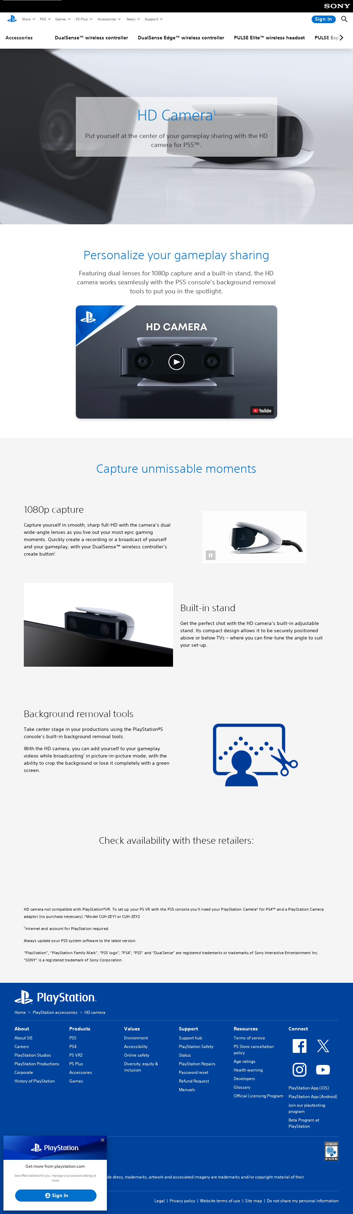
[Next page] (340, 38)
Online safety (136, 1055)
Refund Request (194, 1081)
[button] (176, 362)
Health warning (248, 1070)
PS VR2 (75, 1055)
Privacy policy (182, 1201)
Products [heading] (79, 1029)
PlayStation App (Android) (313, 1096)
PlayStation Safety (196, 1046)
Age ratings (244, 1061)
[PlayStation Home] (12, 19)
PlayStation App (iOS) (309, 1088)
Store (26, 19)
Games (60, 19)
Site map (253, 1201)
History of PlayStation (34, 1081)
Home (20, 1012)
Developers (244, 1078)
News (130, 19)
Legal (159, 1201)
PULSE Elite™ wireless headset (269, 38)
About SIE (23, 1038)
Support (151, 19)
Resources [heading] (246, 1029)
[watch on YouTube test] (262, 410)
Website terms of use (220, 1201)
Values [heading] (132, 1029)
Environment (136, 1038)
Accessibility (136, 1046)
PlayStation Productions (36, 1064)
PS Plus (81, 19)
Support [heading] (188, 1029)
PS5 (43, 19)
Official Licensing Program (258, 1096)
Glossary (242, 1087)
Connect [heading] (298, 1029)
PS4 (73, 1046)
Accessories (106, 19)
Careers (21, 1046)
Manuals (187, 1090)
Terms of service (249, 1038)
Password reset (193, 1072)
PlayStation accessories (55, 1012)
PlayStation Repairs (197, 1064)
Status (185, 1055)
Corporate (23, 1072)
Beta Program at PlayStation (304, 1123)
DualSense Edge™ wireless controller (181, 38)
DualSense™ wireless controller (91, 38)
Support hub (190, 1038)
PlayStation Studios (32, 1055)
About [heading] (21, 1029)
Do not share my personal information (303, 1201)
